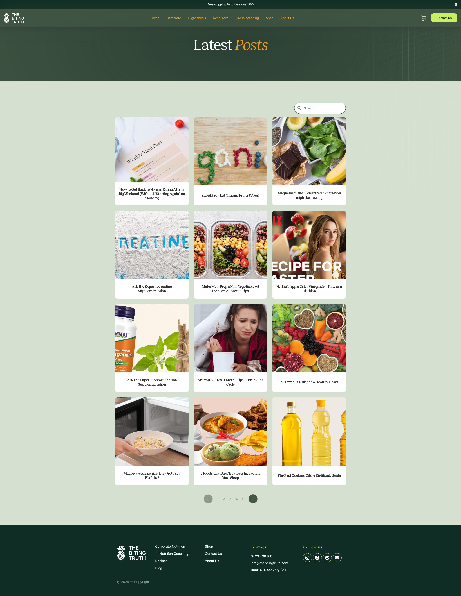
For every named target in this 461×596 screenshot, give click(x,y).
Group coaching (247, 18)
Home (155, 18)
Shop (269, 18)
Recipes (161, 561)
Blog (158, 568)
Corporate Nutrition (170, 546)
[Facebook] (317, 557)
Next (253, 499)
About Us (287, 18)
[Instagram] (307, 557)
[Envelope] (337, 557)
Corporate (174, 18)
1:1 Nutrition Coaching (171, 554)
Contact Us (213, 554)
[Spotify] (327, 557)
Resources (221, 18)
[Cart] (423, 17)
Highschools (197, 18)
